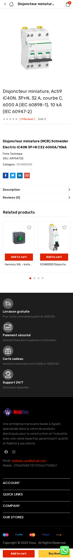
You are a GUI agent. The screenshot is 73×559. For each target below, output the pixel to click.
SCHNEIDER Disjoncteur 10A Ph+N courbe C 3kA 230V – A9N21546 (54, 264)
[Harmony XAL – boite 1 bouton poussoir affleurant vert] (19, 238)
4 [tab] (43, 278)
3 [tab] (38, 278)
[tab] (36, 190)
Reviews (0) (11, 197)
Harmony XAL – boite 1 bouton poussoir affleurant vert (19, 264)
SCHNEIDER (24, 164)
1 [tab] (30, 278)
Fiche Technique (13, 153)
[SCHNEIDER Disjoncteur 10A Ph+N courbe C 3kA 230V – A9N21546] (54, 238)
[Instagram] (13, 452)
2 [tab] (34, 278)
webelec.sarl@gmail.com (29, 460)
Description (11, 189)
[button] (62, 4)
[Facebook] (6, 452)
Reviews (27, 119)
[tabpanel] (18, 247)
